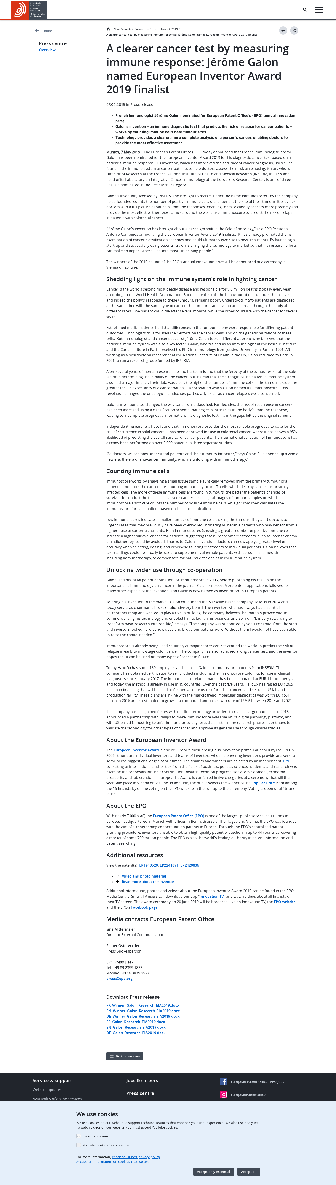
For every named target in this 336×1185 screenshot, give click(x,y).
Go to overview (128, 1056)
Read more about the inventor (148, 881)
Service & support (52, 1080)
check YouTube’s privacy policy (136, 1157)
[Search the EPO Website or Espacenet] (305, 10)
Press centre (142, 29)
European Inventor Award (136, 750)
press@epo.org (119, 978)
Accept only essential (213, 1171)
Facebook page (144, 907)
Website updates (47, 1089)
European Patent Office (249, 1081)
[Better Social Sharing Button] (294, 30)
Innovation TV (212, 896)
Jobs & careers (142, 1080)
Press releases (160, 29)
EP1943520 (148, 865)
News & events (122, 29)
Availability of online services (57, 1098)
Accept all (248, 1171)
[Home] (29, 10)
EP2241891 (169, 865)
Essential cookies (96, 1136)
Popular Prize (263, 782)
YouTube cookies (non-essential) (107, 1145)
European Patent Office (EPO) (178, 815)
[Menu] (319, 9)
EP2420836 (189, 865)
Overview (47, 49)
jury (285, 760)
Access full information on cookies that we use (112, 1161)
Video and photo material (144, 876)
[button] (47, 9)
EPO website (285, 901)
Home (47, 31)
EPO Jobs (277, 1081)
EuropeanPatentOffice (248, 1094)
